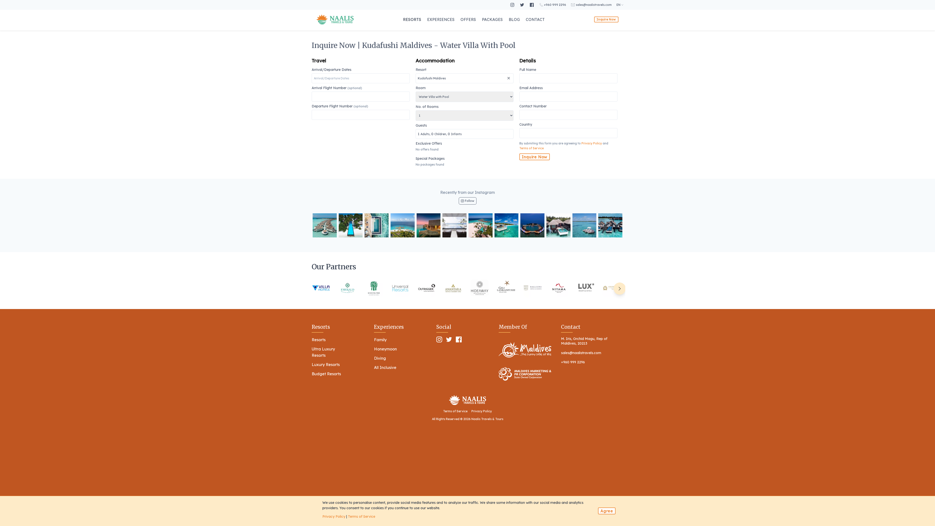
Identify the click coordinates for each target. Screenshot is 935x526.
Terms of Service (531, 148)
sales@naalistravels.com (581, 353)
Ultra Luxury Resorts (323, 352)
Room (421, 88)
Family (380, 339)
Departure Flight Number (340, 106)
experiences (441, 19)
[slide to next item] (620, 288)
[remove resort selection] (509, 76)
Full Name (527, 70)
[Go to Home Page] (335, 19)
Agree (606, 510)
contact (535, 19)
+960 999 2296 (573, 362)
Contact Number (533, 106)
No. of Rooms (427, 107)
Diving (380, 358)
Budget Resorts (326, 373)
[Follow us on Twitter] (522, 5)
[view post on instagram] (325, 225)
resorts (412, 19)
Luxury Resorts (326, 364)
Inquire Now (606, 19)
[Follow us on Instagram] (512, 5)
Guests (439, 130)
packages (492, 19)
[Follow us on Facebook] (532, 5)
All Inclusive (385, 367)
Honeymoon (385, 349)
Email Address (531, 88)
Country (525, 125)
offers (468, 19)
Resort (421, 70)
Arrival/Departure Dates (331, 70)
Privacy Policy (591, 143)
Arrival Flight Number (337, 88)
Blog (514, 19)
